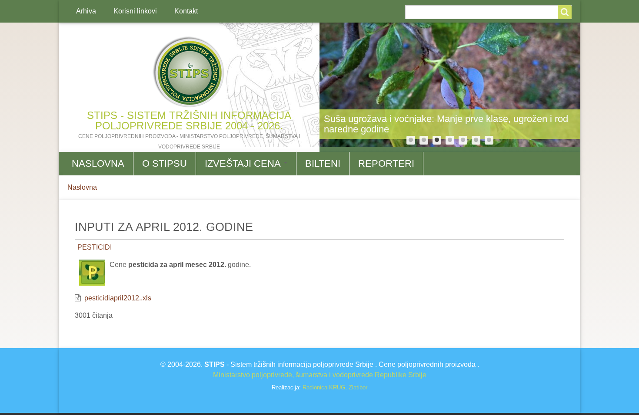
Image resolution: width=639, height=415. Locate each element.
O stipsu (164, 163)
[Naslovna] (189, 72)
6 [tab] (476, 140)
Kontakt (186, 11)
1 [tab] (410, 140)
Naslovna (98, 163)
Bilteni (322, 163)
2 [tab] (423, 140)
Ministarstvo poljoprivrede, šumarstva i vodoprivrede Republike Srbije (319, 375)
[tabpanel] (450, 85)
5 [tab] (463, 140)
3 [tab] (437, 140)
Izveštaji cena (244, 163)
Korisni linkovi (135, 11)
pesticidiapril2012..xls (117, 298)
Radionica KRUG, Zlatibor (335, 387)
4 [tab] (450, 140)
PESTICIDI (94, 247)
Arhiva (86, 11)
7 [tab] (489, 140)
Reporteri (386, 163)
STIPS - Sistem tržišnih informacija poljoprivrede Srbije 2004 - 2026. (189, 120)
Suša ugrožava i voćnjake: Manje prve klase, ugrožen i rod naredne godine (446, 124)
